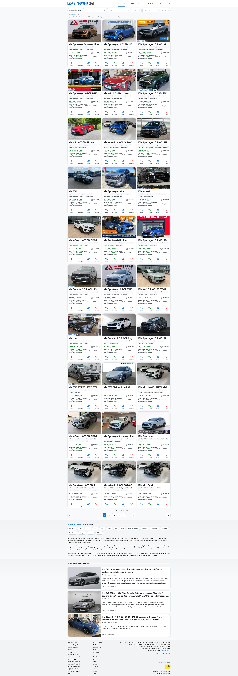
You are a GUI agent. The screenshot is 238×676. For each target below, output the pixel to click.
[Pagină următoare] (169, 515)
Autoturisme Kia (77, 524)
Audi (94, 649)
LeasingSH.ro (166, 671)
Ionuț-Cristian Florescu (168, 667)
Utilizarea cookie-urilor (74, 657)
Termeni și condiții (72, 654)
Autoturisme (72, 15)
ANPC (69, 673)
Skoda (95, 664)
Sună (71, 65)
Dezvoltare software (73, 671)
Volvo (94, 659)
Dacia (94, 673)
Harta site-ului (71, 659)
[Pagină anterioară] (69, 515)
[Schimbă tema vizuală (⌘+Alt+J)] (169, 3)
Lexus (95, 669)
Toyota (95, 654)
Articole (69, 649)
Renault (95, 671)
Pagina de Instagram (73, 666)
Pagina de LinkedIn (73, 669)
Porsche (95, 657)
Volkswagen (96, 652)
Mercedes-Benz (98, 647)
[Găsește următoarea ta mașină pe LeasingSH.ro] (80, 3)
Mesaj (88, 65)
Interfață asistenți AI (73, 661)
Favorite (96, 65)
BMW (94, 645)
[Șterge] (104, 10)
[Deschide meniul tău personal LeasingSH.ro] (161, 3)
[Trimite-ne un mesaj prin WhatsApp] (158, 653)
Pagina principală (72, 645)
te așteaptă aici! (166, 650)
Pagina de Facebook (73, 664)
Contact (69, 652)
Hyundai (95, 666)
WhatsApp (80, 65)
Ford (94, 661)
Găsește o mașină (72, 647)
